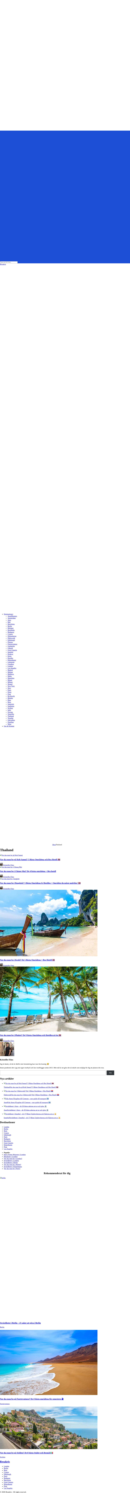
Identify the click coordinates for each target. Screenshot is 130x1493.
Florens (10, 642)
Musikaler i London (11, 1157)
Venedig (10, 718)
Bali (9, 622)
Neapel (10, 684)
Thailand (11, 716)
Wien (9, 724)
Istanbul (10, 652)
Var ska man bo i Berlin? (12, 1165)
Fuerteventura (12, 644)
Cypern (10, 634)
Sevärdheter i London (11, 1161)
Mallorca (11, 674)
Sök (110, 1073)
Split (9, 710)
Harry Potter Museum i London (15, 1155)
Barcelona (11, 624)
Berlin (10, 626)
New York (11, 686)
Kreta (9, 656)
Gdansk (10, 648)
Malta (10, 676)
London (10, 666)
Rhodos (10, 698)
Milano (10, 682)
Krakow (10, 654)
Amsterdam (12, 618)
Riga (9, 700)
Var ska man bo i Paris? (12, 1169)
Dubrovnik (11, 638)
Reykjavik (11, 696)
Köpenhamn (12, 660)
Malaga (10, 672)
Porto (9, 692)
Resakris (3, 264)
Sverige (10, 712)
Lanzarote (11, 662)
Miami (10, 680)
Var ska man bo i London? (13, 1159)
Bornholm (11, 630)
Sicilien (10, 708)
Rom (9, 702)
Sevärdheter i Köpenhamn (13, 1167)
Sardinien (11, 706)
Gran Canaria (12, 650)
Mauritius (11, 678)
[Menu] (57, 381)
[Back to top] (65, 130)
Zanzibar (11, 722)
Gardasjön (11, 646)
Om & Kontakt (9, 726)
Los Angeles (12, 668)
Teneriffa (11, 714)
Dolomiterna (12, 636)
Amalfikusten (12, 616)
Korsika (10, 658)
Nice (9, 688)
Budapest (11, 632)
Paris (9, 690)
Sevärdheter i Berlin (11, 1163)
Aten (9, 620)
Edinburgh (11, 640)
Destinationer (8, 614)
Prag (9, 694)
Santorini (11, 704)
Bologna (10, 628)
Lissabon (11, 664)
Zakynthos (11, 720)
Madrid (10, 670)
